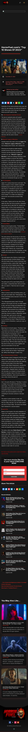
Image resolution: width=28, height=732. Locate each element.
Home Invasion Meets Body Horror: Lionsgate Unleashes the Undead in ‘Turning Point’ (15, 522)
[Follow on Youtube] (18, 722)
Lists (13, 83)
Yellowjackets (6, 290)
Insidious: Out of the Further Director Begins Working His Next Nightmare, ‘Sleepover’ (15, 553)
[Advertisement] (14, 31)
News (16, 83)
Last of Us (5, 409)
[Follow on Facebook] (10, 722)
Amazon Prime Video (11, 81)
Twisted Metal (6, 223)
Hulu (10, 83)
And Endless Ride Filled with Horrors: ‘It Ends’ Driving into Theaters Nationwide (16, 514)
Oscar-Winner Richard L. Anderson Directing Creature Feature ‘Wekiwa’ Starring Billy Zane (15, 506)
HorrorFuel (15, 89)
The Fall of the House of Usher (10, 355)
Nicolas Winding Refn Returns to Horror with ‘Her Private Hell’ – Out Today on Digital (15, 498)
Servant (5, 255)
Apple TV (19, 81)
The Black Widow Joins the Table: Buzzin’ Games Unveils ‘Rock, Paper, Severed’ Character (15, 569)
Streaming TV (9, 84)
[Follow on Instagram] (15, 722)
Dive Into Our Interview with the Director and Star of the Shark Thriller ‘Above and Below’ (16, 561)
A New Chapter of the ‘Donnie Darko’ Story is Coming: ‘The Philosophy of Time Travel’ (16, 530)
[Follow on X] (13, 722)
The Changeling (6, 180)
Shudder (20, 83)
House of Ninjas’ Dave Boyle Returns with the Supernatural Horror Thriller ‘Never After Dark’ (15, 546)
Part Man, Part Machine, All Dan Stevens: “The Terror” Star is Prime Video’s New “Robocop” (15, 538)
